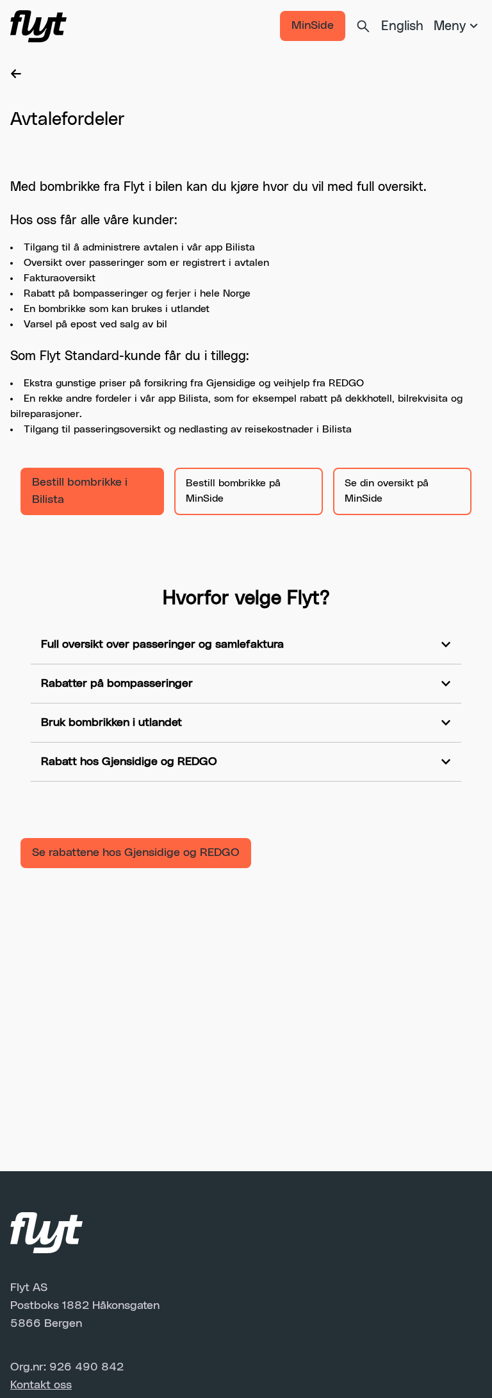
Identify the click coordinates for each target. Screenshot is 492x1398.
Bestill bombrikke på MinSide (233, 491)
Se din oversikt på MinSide (387, 491)
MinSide (312, 25)
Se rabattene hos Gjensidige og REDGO (136, 853)
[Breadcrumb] (246, 74)
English (402, 26)
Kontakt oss (41, 1385)
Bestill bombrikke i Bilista (79, 491)
